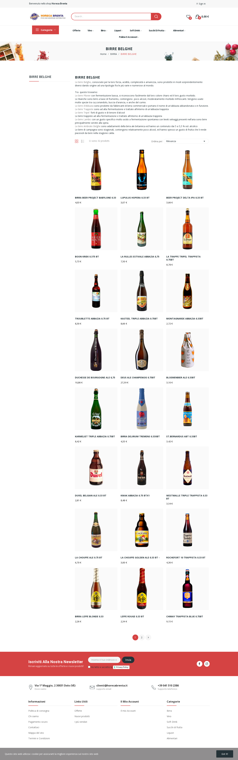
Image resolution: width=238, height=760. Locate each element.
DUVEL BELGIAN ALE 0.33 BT (90, 495)
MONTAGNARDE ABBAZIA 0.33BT (184, 318)
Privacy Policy (122, 667)
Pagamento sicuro (38, 721)
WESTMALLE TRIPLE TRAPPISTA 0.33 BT (186, 497)
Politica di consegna (38, 710)
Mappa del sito (36, 732)
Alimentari (172, 738)
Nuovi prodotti (82, 716)
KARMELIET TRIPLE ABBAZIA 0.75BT (95, 436)
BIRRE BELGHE (40, 77)
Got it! (224, 753)
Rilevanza (186, 141)
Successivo (148, 637)
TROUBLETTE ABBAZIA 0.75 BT (92, 318)
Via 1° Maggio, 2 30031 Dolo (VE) (55, 685)
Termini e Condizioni (39, 738)
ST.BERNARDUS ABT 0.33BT (181, 436)
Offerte (78, 710)
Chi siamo (33, 716)
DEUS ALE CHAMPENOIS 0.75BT (138, 377)
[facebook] (199, 664)
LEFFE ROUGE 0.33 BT (132, 616)
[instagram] (207, 664)
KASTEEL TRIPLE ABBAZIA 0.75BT (139, 318)
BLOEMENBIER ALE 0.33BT (180, 377)
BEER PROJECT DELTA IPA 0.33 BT (185, 197)
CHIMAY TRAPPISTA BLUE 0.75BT (184, 616)
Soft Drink (172, 721)
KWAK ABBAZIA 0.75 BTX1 (135, 495)
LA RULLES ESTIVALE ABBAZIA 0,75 (140, 256)
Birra (169, 710)
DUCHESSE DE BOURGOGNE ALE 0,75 (95, 377)
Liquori (170, 732)
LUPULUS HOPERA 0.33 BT (135, 197)
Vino (169, 716)
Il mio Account (128, 710)
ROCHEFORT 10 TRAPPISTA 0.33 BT (185, 557)
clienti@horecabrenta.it (112, 685)
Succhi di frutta (174, 727)
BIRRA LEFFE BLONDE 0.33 (89, 616)
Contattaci (33, 727)
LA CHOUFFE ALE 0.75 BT (88, 557)
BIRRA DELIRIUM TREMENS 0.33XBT (140, 436)
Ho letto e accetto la (109, 667)
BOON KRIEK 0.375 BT (87, 256)
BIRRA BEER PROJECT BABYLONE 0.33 (95, 197)
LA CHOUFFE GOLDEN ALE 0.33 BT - (140, 557)
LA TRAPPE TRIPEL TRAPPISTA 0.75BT (183, 258)
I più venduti (80, 721)
